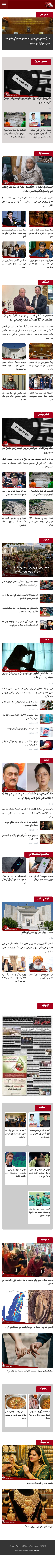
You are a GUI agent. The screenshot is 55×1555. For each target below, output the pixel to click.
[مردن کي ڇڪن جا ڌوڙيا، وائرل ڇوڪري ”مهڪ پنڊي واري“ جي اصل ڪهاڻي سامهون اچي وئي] (39, 1159)
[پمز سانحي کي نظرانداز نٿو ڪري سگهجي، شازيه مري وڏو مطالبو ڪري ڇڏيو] (14, 382)
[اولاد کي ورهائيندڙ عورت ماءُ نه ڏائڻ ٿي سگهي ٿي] (41, 964)
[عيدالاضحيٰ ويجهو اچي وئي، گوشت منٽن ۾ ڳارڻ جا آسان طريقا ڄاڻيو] (39, 1402)
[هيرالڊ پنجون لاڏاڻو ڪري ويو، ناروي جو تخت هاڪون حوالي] (14, 480)
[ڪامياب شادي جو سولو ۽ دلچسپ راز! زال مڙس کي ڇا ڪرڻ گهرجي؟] (27, 1350)
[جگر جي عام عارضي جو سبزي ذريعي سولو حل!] (46, 732)
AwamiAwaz (34, 1550)
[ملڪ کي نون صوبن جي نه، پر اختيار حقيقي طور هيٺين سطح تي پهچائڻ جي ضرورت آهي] (27, 560)
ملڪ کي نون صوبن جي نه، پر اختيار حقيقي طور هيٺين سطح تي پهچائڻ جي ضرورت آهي (27, 570)
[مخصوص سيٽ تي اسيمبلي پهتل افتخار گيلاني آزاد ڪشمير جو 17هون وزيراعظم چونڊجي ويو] (27, 299)
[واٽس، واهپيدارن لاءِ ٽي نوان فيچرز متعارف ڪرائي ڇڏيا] (41, 865)
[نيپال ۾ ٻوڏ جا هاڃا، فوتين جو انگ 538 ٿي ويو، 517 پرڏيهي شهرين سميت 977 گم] (14, 507)
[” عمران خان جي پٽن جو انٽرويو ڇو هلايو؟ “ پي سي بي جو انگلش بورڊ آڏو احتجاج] (15, 1120)
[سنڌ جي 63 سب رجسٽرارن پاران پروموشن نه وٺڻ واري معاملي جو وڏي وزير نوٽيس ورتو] (14, 249)
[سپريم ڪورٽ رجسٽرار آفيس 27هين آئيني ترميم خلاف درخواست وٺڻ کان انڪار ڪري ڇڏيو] (14, 351)
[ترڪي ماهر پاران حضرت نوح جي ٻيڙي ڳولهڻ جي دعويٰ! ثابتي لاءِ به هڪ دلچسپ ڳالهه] (27, 1307)
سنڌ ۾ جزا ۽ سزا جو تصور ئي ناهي (37, 932)
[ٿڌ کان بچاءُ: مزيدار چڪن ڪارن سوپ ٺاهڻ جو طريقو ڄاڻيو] (15, 1402)
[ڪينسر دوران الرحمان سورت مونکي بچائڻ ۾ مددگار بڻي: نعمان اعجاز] (46, 825)
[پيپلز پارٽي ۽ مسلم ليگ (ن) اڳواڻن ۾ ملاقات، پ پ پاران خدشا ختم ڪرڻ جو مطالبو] (14, 964)
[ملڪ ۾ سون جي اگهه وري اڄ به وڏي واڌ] (27, 1462)
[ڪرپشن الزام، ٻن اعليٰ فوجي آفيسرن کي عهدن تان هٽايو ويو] (27, 83)
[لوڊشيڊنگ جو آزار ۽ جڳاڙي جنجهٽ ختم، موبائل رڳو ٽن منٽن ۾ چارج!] (14, 865)
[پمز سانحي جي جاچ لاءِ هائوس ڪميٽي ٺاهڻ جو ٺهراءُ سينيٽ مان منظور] (41, 351)
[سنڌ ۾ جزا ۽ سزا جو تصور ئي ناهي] (27, 916)
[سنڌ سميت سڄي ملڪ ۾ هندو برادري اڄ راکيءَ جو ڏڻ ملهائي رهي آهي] (41, 219)
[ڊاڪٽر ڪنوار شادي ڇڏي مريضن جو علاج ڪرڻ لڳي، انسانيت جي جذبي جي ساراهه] (27, 1260)
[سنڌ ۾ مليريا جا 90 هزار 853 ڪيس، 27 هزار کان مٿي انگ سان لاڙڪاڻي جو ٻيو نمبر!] (46, 719)
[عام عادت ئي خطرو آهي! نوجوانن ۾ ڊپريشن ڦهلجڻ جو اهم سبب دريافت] (27, 657)
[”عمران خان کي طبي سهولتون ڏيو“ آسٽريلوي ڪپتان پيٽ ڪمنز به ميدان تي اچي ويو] (39, 1120)
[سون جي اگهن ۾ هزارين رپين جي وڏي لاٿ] (27, 1506)
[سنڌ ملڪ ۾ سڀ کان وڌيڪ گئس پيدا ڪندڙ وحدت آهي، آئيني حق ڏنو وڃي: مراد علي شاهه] (14, 219)
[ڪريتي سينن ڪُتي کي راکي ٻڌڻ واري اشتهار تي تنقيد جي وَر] (46, 839)
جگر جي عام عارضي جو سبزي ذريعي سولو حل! (22, 729)
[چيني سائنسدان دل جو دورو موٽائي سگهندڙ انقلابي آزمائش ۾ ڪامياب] (46, 745)
